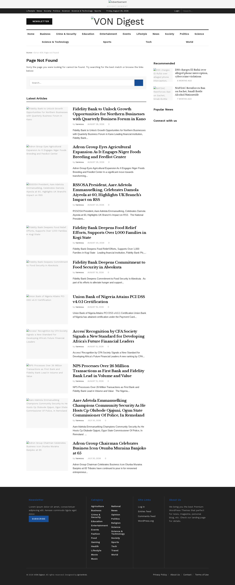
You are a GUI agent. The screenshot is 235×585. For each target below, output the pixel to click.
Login (176, 11)
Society (47, 11)
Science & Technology (82, 11)
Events (127, 33)
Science (66, 11)
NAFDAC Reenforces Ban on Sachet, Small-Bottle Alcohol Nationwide (190, 91)
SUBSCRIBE (38, 519)
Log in (141, 506)
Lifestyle (30, 11)
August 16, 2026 (95, 307)
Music (94, 558)
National (116, 506)
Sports (97, 11)
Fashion (95, 534)
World (36, 16)
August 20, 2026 (95, 243)
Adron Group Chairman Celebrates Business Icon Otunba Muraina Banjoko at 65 (109, 448)
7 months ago (184, 99)
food (94, 538)
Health (95, 546)
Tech (28, 16)
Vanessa (80, 124)
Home (30, 33)
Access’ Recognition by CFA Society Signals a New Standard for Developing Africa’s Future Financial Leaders (109, 336)
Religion (116, 523)
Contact (187, 574)
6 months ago (184, 81)
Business (45, 33)
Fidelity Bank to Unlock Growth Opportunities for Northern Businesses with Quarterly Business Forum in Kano (109, 114)
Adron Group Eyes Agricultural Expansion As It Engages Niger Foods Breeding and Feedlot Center (107, 152)
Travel (114, 550)
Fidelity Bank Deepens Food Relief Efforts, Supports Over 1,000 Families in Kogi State (109, 233)
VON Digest (39, 575)
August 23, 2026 (95, 205)
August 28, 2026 (95, 124)
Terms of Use (202, 574)
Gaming (95, 542)
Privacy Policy (160, 574)
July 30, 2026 (94, 420)
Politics (56, 11)
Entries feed (144, 511)
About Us (175, 574)
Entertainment (108, 33)
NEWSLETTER (40, 21)
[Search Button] (207, 10)
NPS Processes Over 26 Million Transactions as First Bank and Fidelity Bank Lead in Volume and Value (108, 371)
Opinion (115, 514)
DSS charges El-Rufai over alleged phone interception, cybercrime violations (191, 73)
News (39, 11)
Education (88, 33)
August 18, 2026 (95, 272)
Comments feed (146, 516)
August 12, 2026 (95, 346)
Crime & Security (66, 33)
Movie (94, 554)
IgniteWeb (82, 575)
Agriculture (97, 506)
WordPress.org (146, 521)
